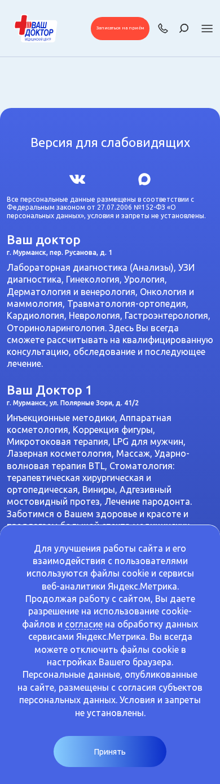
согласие (84, 624)
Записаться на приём (120, 28)
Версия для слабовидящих (110, 142)
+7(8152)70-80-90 (163, 28)
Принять (110, 751)
